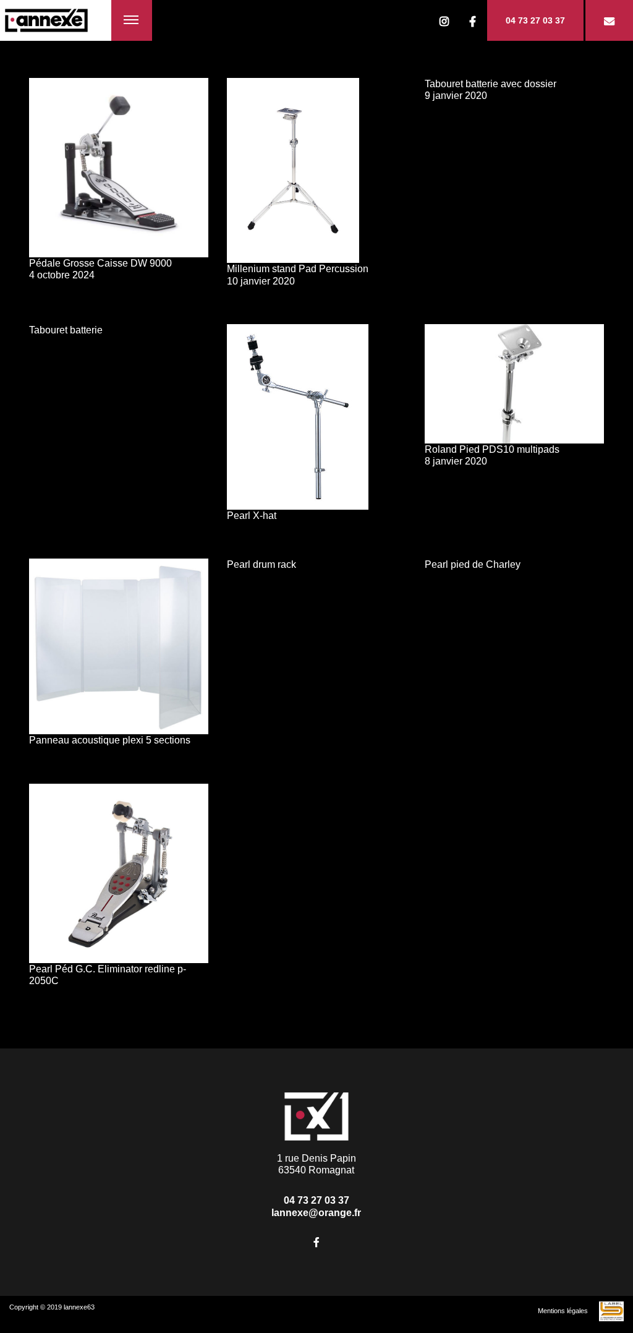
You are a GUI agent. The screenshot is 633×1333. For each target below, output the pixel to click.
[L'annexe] (55, 20)
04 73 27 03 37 (535, 20)
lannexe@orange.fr (316, 1212)
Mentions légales (563, 1310)
